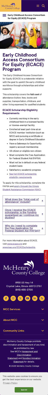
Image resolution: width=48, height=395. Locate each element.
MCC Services (11, 309)
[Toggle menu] (37, 5)
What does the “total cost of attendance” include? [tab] (22, 201)
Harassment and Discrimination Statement (23, 355)
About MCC (10, 320)
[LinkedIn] (34, 298)
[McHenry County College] (10, 6)
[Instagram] (13, 298)
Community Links (13, 330)
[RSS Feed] (42, 298)
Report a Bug (46, 256)
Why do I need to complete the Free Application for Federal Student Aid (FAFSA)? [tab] (22, 228)
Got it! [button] (24, 390)
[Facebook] (6, 298)
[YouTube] (27, 298)
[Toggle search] (43, 5)
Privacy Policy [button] (10, 383)
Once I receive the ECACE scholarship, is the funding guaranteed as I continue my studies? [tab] (22, 213)
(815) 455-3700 (24, 289)
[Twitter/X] (20, 298)
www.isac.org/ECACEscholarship (19, 247)
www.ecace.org (14, 244)
